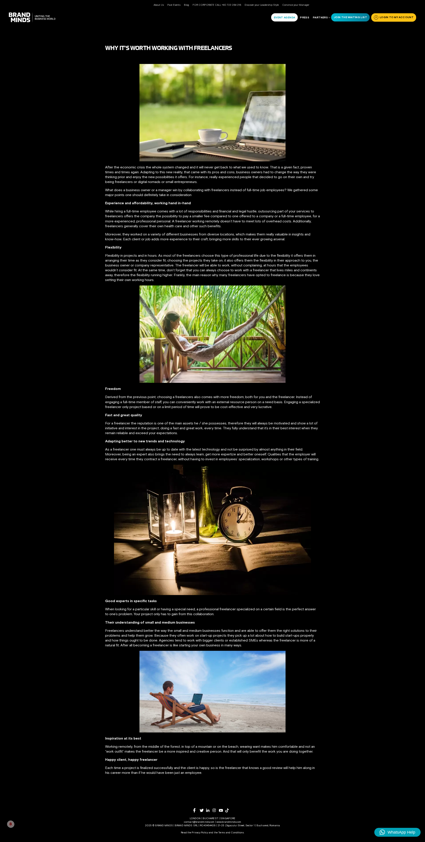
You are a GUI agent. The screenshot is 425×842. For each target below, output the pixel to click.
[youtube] (222, 810)
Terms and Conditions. (231, 832)
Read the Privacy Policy (194, 832)
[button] (397, 832)
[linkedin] (209, 810)
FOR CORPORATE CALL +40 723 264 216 (217, 5)
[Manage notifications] (10, 824)
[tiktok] (228, 810)
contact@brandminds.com (199, 822)
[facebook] (196, 810)
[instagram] (215, 810)
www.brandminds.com (228, 822)
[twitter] (203, 810)
